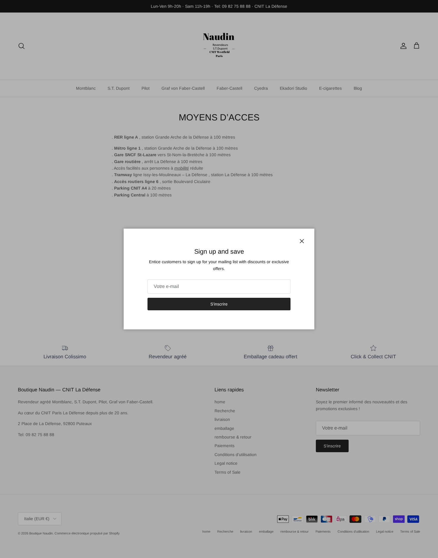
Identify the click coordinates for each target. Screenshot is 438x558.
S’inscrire (219, 304)
